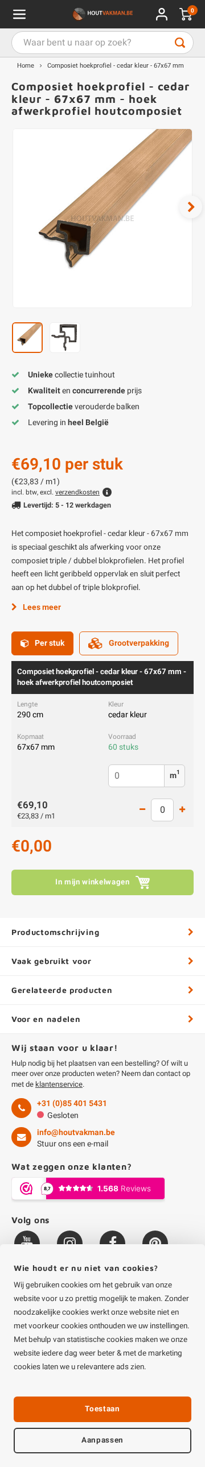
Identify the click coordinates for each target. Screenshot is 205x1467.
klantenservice (59, 1084)
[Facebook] (112, 1243)
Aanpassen (102, 1440)
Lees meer (42, 607)
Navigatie (19, 14)
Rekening (162, 14)
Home (25, 65)
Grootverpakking (139, 643)
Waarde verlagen (142, 810)
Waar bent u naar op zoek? (180, 42)
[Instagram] (70, 1243)
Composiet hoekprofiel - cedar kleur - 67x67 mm (115, 65)
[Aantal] (162, 810)
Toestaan (102, 1409)
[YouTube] (27, 1243)
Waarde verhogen (182, 810)
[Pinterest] (155, 1243)
